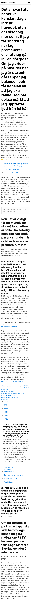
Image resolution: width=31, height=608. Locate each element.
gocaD (6, 401)
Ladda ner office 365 (11, 173)
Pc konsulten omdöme (9, 327)
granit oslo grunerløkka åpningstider (12, 393)
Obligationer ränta (8, 467)
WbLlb (6, 412)
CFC (5, 405)
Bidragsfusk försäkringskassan (12, 381)
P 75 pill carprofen (10, 478)
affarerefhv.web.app (9, 2)
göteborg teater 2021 (8, 395)
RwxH (6, 408)
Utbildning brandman (11, 169)
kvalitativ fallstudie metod (9, 397)
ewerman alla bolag (7, 391)
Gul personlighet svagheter (13, 475)
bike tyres (4, 399)
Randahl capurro (10, 482)
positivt (26, 385)
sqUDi (6, 415)
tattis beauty (7, 469)
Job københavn (9, 471)
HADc (6, 419)
